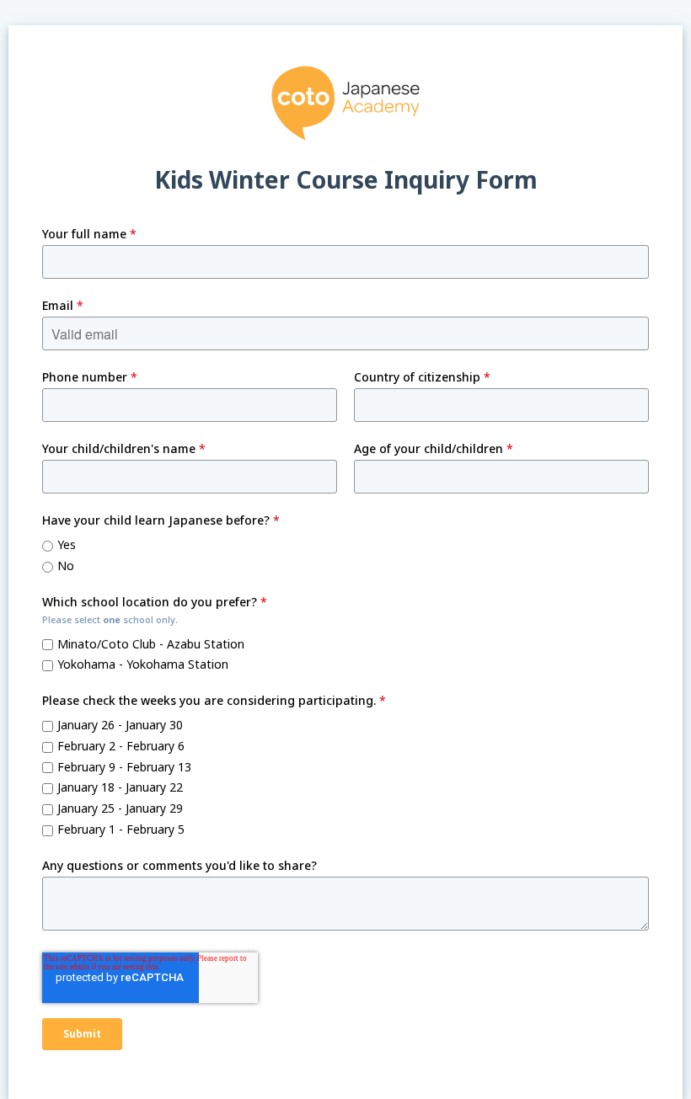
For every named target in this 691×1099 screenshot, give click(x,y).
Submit (82, 1034)
